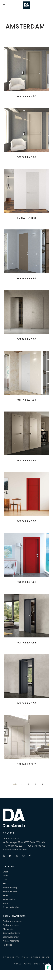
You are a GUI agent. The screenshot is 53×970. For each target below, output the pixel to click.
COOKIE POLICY (42, 964)
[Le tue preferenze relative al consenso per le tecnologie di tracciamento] (48, 967)
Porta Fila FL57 (26, 581)
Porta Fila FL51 (26, 217)
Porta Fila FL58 (26, 642)
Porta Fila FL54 (26, 399)
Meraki (6, 903)
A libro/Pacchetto (11, 940)
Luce (5, 879)
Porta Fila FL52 (26, 278)
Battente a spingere (12, 921)
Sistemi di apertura (14, 915)
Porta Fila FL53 (26, 339)
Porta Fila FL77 (26, 764)
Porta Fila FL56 (26, 521)
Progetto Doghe (11, 907)
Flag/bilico (7, 944)
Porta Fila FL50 (26, 96)
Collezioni (9, 866)
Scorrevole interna (11, 933)
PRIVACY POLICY (22, 964)
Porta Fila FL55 (26, 460)
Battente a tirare (11, 925)
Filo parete (8, 929)
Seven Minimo (9, 899)
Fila (4, 883)
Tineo (5, 875)
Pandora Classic (10, 891)
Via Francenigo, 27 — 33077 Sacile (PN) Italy (24, 842)
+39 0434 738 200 (13, 845)
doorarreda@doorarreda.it (15, 849)
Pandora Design (10, 887)
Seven (5, 895)
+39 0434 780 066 (36, 845)
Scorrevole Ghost (11, 936)
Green (5, 871)
